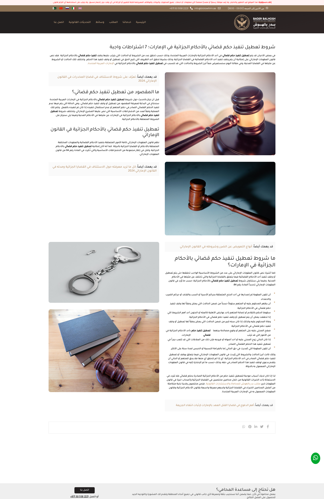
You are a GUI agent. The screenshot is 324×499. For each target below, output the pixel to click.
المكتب (113, 22)
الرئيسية (141, 22)
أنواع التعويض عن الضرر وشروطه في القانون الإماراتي (216, 246)
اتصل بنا (59, 22)
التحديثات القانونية (80, 22)
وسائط (100, 22)
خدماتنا (127, 22)
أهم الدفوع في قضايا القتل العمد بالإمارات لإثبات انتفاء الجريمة (215, 405)
